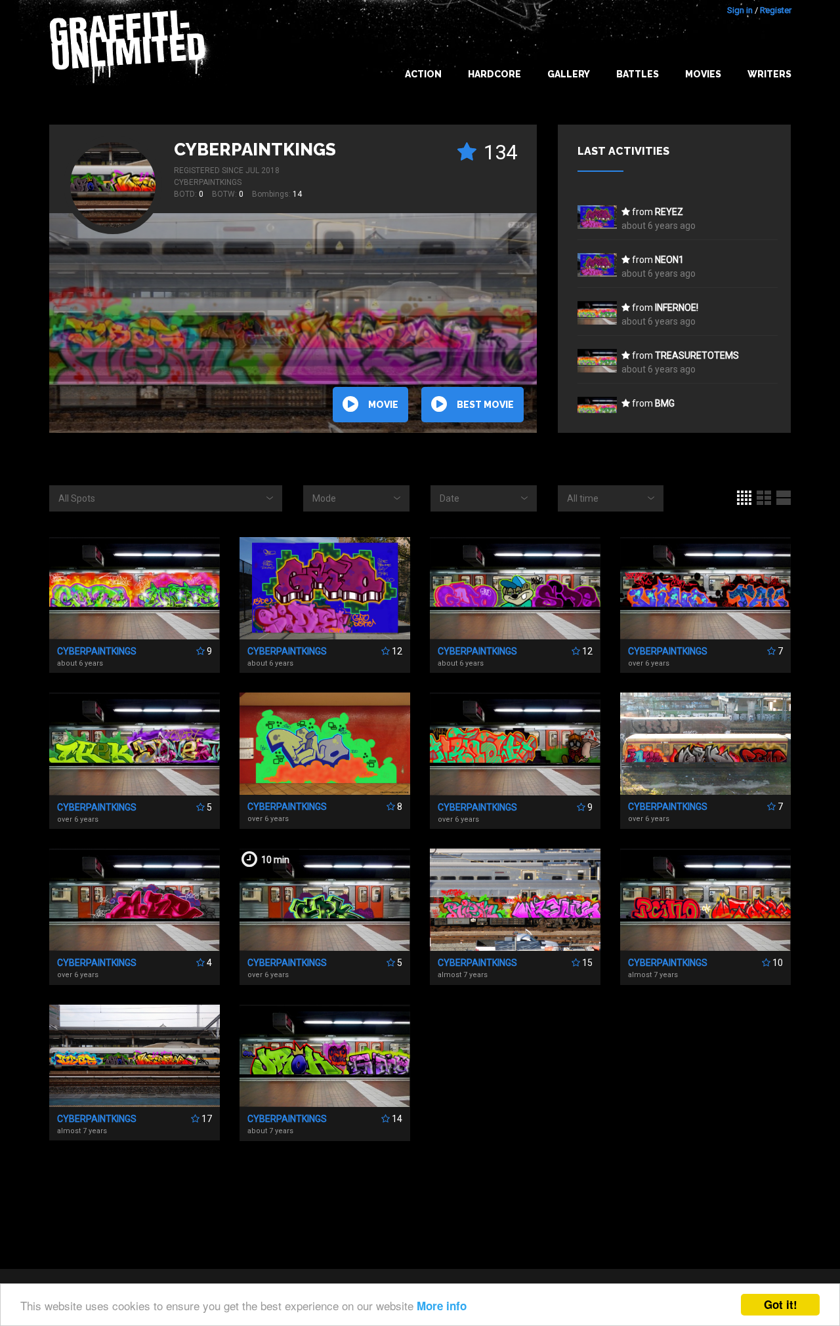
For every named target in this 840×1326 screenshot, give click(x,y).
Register (775, 10)
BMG (665, 403)
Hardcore (494, 74)
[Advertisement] (420, 1200)
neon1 (669, 259)
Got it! (780, 1304)
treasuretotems (697, 355)
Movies (703, 74)
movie (383, 404)
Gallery (568, 74)
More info (442, 1306)
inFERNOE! (676, 307)
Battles (637, 74)
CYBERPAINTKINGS (255, 149)
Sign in (740, 10)
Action (423, 74)
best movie (485, 404)
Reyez (669, 212)
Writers (769, 74)
